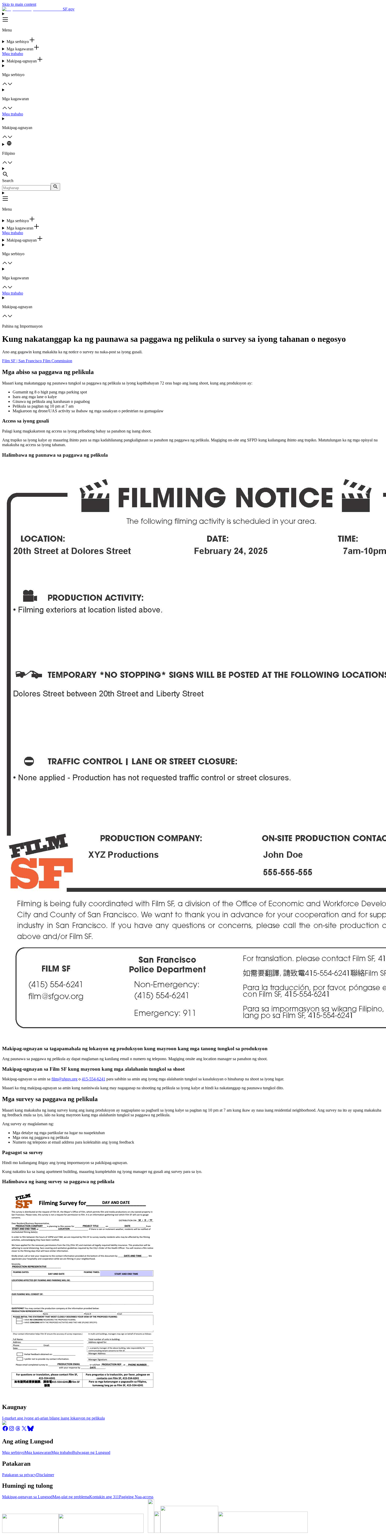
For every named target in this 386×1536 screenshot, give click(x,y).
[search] (55, 187)
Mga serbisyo (13, 1452)
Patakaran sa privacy (19, 1475)
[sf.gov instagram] (11, 1430)
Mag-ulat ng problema (71, 1497)
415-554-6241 (93, 1079)
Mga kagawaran (37, 1452)
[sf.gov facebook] (5, 1430)
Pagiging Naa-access (136, 1497)
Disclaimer (45, 1475)
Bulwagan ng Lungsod (91, 1452)
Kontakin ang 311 (104, 1497)
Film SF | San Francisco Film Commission (37, 361)
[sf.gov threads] (18, 1430)
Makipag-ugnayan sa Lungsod (27, 1497)
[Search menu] (193, 172)
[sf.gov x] (24, 1430)
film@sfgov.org (64, 1079)
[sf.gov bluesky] (30, 1430)
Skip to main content (19, 4)
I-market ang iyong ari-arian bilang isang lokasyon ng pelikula (53, 1418)
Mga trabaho (12, 53)
